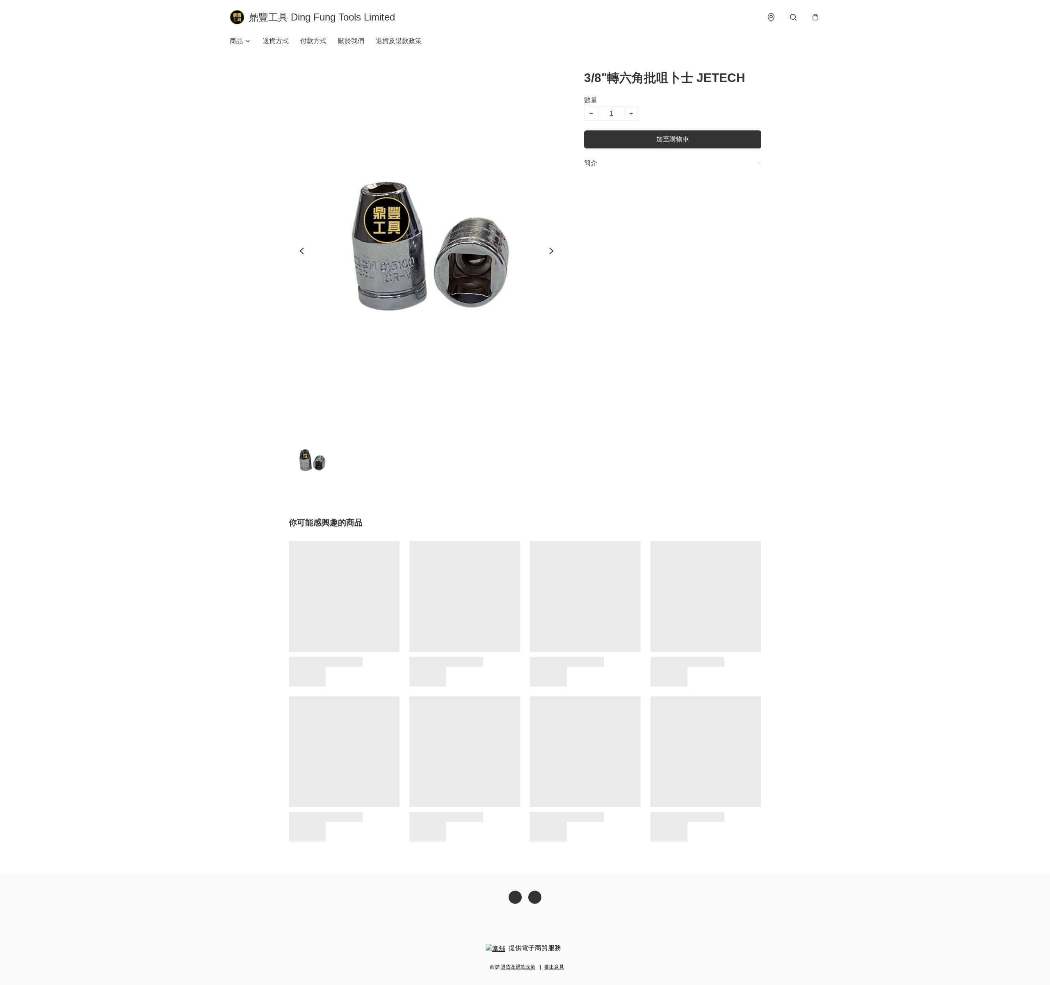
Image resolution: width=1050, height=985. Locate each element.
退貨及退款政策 (399, 40)
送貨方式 (275, 40)
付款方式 (313, 40)
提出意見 (554, 967)
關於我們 (351, 40)
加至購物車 (672, 139)
